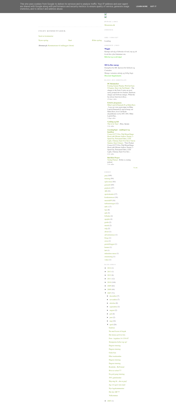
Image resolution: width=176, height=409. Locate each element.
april (111, 324)
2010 (109, 282)
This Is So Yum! (113, 124)
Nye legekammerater (116, 388)
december (113, 296)
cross (106, 241)
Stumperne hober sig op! (118, 342)
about (107, 231)
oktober (113, 303)
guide (107, 222)
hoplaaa (112, 327)
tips (106, 209)
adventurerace (110, 234)
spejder (107, 219)
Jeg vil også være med (117, 384)
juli (111, 314)
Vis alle (135, 168)
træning (107, 178)
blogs (107, 238)
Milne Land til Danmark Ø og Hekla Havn (121, 105)
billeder (107, 216)
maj (111, 321)
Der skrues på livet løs (117, 335)
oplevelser (108, 181)
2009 (109, 286)
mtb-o (107, 206)
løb (106, 250)
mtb (106, 213)
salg (106, 228)
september (114, 306)
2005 (109, 401)
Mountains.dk (110, 25)
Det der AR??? (114, 392)
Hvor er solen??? (115, 370)
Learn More (142, 6)
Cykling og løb (113, 121)
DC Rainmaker (113, 83)
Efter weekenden (115, 356)
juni (111, 317)
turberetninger (110, 203)
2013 (109, 271)
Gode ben (112, 352)
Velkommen (113, 395)
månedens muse (110, 253)
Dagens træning (115, 345)
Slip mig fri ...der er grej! (118, 381)
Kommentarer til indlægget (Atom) (61, 45)
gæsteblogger (110, 244)
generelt (108, 185)
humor (107, 247)
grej (106, 175)
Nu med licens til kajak (117, 331)
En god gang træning (117, 374)
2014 (109, 268)
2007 (109, 293)
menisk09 (108, 200)
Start (70, 40)
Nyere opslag (43, 40)
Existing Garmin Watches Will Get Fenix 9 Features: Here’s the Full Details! (120, 87)
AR (106, 191)
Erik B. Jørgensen (114, 102)
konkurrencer (109, 197)
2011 (109, 278)
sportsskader (109, 194)
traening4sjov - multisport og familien (118, 130)
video (107, 259)
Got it (153, 6)
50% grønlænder (115, 377)
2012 (109, 275)
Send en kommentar (45, 36)
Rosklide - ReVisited (116, 367)
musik (107, 225)
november (113, 299)
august (112, 310)
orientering (109, 256)
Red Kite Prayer (113, 157)
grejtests (108, 188)
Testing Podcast (112, 160)
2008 (109, 289)
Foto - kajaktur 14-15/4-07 (119, 338)
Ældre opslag (97, 40)
